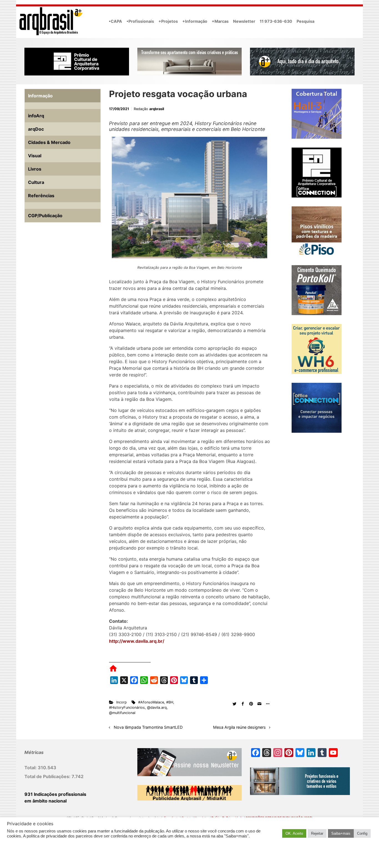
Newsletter (244, 21)
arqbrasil (156, 109)
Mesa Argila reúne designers (239, 727)
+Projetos (168, 21)
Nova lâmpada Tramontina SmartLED (148, 727)
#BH (169, 702)
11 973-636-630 (276, 21)
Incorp (121, 702)
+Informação (194, 21)
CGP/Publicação (45, 215)
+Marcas (220, 21)
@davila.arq (157, 707)
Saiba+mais (340, 833)
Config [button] (362, 833)
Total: (31, 767)
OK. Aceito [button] (294, 833)
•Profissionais (140, 21)
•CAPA (115, 21)
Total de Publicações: (48, 776)
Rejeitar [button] (317, 833)
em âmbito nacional (45, 801)
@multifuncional (122, 713)
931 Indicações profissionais (55, 794)
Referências (41, 195)
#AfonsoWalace (151, 702)
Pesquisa (305, 21)
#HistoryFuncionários (127, 707)
